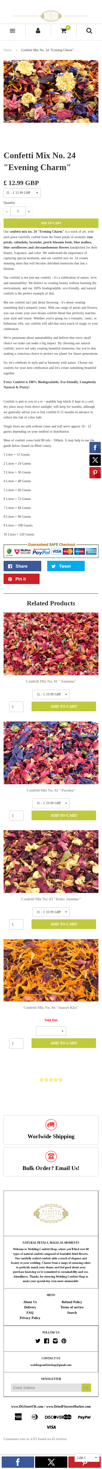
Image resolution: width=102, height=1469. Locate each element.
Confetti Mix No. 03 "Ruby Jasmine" (51, 899)
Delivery (30, 1307)
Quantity (9, 202)
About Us (30, 1302)
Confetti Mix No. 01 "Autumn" (51, 681)
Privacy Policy (30, 1318)
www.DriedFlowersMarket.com (68, 1406)
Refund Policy (72, 1302)
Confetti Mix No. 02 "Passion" (51, 790)
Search (72, 1313)
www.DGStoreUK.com (27, 1406)
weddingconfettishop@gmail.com (50, 1365)
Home (8, 50)
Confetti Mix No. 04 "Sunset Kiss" (51, 1008)
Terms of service (71, 1307)
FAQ (30, 1313)
